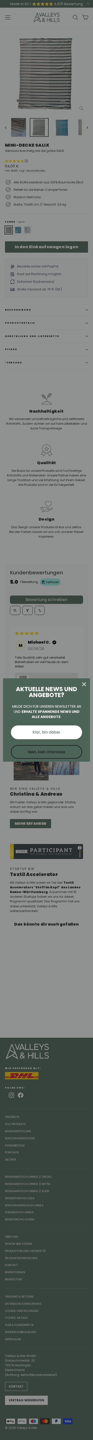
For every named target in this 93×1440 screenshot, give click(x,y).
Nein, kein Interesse (46, 752)
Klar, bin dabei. (46, 732)
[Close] (84, 684)
